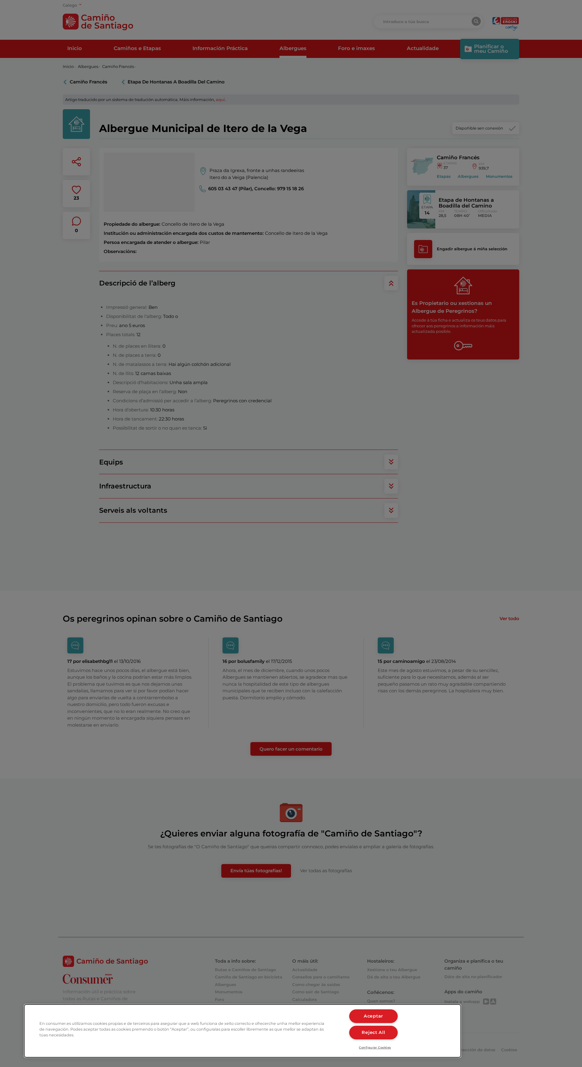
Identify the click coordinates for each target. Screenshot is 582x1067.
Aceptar (373, 1016)
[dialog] (242, 1031)
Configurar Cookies (375, 1047)
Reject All (373, 1032)
